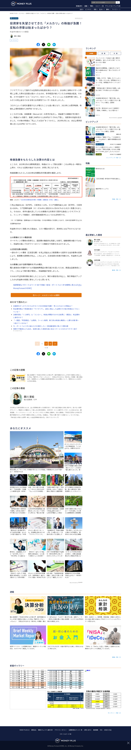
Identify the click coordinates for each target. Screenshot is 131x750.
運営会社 (33, 730)
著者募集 (95, 730)
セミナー (99, 6)
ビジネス (88, 9)
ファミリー (115, 9)
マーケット (14, 40)
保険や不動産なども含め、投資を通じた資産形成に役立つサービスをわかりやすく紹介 (45, 329)
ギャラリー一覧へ (113, 713)
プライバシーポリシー (61, 730)
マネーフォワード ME (65, 734)
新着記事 (79, 6)
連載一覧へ (115, 657)
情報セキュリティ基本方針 (45, 730)
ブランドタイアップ (112, 6)
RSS (101, 730)
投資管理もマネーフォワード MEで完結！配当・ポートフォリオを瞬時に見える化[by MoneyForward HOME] (47, 286)
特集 (91, 6)
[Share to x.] (43, 44)
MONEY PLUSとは (24, 730)
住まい (101, 9)
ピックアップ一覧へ (112, 157)
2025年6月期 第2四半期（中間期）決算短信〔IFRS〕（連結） (39, 200)
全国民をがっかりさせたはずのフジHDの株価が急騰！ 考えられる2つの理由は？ (43, 306)
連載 (85, 6)
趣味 (107, 9)
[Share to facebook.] (38, 44)
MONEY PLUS (13, 13)
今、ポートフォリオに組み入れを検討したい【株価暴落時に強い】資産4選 (40, 326)
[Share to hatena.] (54, 44)
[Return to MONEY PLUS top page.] (21, 3)
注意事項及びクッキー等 (75, 730)
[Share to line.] (48, 44)
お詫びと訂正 (107, 730)
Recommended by (74, 582)
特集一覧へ (115, 199)
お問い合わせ (87, 730)
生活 (81, 9)
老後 (95, 9)
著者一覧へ (115, 270)
